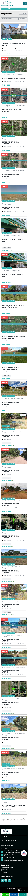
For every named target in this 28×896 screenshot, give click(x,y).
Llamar (23, 894)
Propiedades (4, 871)
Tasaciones (4, 869)
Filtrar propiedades (15, 9)
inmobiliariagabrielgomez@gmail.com (14, 860)
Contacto (4, 872)
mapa (23, 18)
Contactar (14, 894)
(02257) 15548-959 (9, 857)
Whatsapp (6, 894)
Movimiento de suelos (7, 867)
